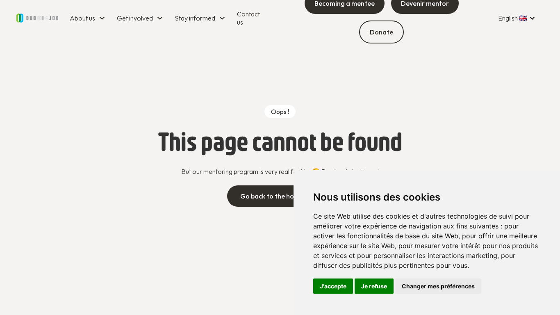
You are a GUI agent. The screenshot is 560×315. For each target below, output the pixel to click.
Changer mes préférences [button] (438, 286)
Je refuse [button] (374, 286)
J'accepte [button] (333, 286)
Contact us (248, 18)
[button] (88, 18)
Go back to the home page (280, 196)
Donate (381, 32)
